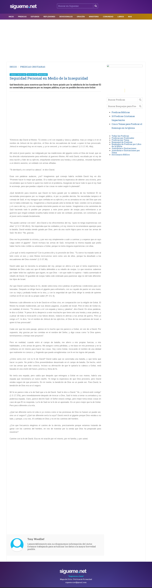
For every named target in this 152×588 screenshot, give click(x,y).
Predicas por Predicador (123, 138)
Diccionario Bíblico (121, 154)
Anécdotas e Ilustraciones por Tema (126, 151)
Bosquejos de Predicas (122, 142)
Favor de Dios (32, 75)
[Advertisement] (76, 40)
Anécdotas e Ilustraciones (124, 148)
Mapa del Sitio (66, 579)
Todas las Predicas (120, 136)
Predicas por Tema (120, 140)
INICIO (13, 66)
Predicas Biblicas (121, 112)
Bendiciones (43, 75)
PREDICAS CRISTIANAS (32, 66)
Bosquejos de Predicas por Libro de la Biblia (126, 145)
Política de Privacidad (82, 579)
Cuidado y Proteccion (18, 75)
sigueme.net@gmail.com (76, 582)
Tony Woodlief (35, 539)
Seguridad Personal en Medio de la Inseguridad (49, 78)
